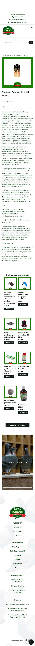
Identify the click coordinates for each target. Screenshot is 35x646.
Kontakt (17, 568)
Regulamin (17, 555)
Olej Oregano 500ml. (23, 406)
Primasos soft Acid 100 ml (23, 368)
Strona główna (6, 55)
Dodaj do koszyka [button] (9, 308)
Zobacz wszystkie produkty (17, 425)
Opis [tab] (4, 107)
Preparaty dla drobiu (21, 55)
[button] (31, 642)
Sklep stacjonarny (17, 547)
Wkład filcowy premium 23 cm (10, 402)
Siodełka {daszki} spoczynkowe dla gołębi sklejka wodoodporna (9, 298)
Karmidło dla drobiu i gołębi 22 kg (23, 335)
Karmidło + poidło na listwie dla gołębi (10, 369)
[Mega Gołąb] (8, 34)
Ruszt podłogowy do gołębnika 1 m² (9, 335)
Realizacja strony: (17, 641)
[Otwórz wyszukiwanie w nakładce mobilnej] (17, 42)
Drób (13, 55)
